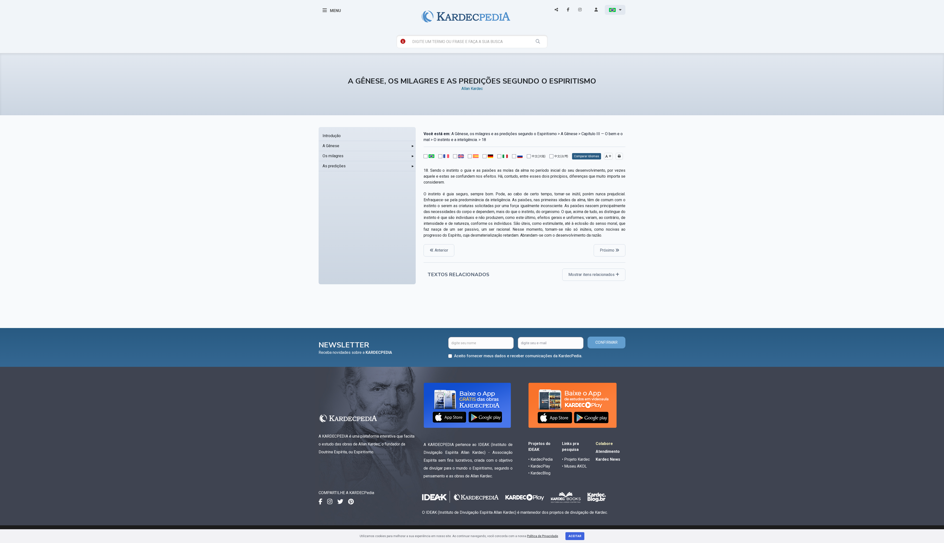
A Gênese (331, 145)
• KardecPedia (540, 459)
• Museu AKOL (574, 466)
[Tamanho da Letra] (608, 156)
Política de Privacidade (542, 536)
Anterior (441, 250)
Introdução (332, 135)
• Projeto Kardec (576, 459)
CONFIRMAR (606, 342)
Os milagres (333, 156)
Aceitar (574, 536)
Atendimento (608, 451)
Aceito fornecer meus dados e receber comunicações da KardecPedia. (518, 356)
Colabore (604, 443)
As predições (334, 166)
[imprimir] (619, 156)
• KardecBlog (539, 473)
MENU (335, 10)
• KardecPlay (539, 466)
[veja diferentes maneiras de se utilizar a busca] (402, 41)
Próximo (607, 250)
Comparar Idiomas (586, 156)
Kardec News (608, 459)
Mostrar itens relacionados (592, 274)
